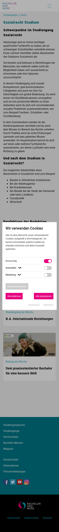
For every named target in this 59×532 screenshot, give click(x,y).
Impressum (48, 304)
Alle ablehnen (14, 296)
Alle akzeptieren (44, 296)
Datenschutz (34, 304)
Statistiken (14, 267)
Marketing (14, 274)
